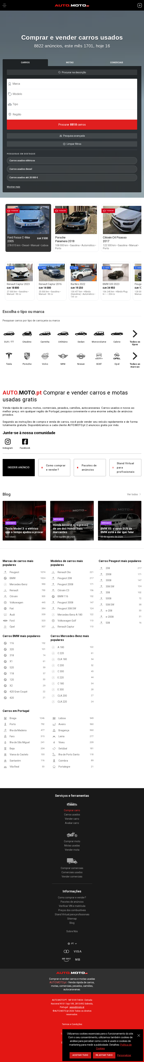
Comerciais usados (72, 872)
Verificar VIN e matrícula (72, 906)
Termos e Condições (72, 1024)
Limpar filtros (74, 143)
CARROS (25, 62)
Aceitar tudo (80, 1055)
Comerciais (116, 62)
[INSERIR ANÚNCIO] (139, 5)
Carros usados (72, 814)
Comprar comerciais (72, 868)
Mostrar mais (13, 187)
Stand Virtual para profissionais (126, 467)
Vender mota (72, 849)
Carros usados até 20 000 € (23, 177)
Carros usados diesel (20, 169)
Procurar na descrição (74, 72)
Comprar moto (72, 841)
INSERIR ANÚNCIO (19, 467)
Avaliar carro (72, 823)
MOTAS (70, 62)
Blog (72, 922)
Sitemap (72, 918)
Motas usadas (72, 845)
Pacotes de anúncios (89, 467)
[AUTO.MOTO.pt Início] (72, 5)
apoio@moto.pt (77, 1007)
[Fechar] (138, 1033)
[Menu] (4, 5)
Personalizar (124, 1055)
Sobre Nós (72, 931)
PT (72, 943)
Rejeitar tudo (104, 1055)
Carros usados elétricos (22, 160)
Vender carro (72, 818)
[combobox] (73, 84)
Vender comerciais (72, 876)
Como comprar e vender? (56, 467)
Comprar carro (72, 810)
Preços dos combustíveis (72, 910)
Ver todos (132, 494)
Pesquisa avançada (74, 135)
